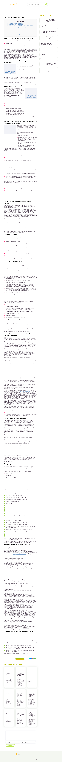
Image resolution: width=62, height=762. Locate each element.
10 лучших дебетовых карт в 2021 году (50, 49)
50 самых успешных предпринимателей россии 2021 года (48, 32)
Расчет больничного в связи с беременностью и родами (17, 27)
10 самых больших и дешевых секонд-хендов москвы (51, 20)
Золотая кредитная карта (45, 58)
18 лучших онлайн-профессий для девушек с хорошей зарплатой (51, 37)
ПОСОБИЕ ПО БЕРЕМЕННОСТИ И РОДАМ (14, 33)
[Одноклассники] (32, 658)
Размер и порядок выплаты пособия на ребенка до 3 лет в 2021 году (31, 714)
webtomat (12, 4)
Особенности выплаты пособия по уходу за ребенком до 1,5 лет (20, 694)
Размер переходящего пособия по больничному (15, 34)
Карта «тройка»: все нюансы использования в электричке (46, 44)
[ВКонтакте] (31, 658)
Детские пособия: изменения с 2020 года (10, 132)
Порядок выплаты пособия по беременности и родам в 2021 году (10, 72)
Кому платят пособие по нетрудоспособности (15, 23)
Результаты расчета (10, 28)
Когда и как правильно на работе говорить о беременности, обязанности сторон (31, 694)
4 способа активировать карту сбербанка (51, 64)
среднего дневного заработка (25, 391)
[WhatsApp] (35, 658)
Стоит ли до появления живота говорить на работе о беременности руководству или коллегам (31, 97)
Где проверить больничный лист (12, 32)
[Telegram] (33, 658)
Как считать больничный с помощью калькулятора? (16, 24)
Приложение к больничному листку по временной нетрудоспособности (20, 25)
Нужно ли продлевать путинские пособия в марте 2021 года (20, 713)
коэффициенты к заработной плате (19, 554)
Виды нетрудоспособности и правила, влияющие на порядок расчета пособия (21, 26)
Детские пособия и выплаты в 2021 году (9, 712)
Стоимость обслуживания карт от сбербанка (47, 26)
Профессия (42, 54)
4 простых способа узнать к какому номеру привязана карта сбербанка (51, 70)
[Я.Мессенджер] (29, 658)
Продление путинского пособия (8, 692)
